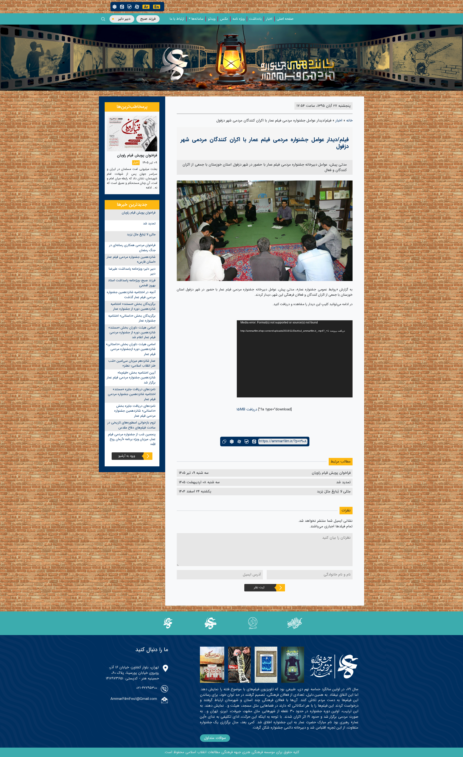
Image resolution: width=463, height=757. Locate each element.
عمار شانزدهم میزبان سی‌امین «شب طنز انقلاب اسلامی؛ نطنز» (132, 363)
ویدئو (212, 19)
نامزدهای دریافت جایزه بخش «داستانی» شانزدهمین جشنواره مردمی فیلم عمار (135, 410)
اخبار (269, 19)
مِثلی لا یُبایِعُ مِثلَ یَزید (141, 234)
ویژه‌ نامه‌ (238, 19)
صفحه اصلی (285, 19)
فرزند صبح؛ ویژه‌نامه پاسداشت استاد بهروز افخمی (132, 283)
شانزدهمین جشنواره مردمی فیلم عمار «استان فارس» (131, 259)
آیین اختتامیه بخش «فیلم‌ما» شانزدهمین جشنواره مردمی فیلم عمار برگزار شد (131, 377)
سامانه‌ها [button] (197, 19)
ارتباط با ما (177, 19)
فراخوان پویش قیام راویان (139, 212)
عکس (224, 19)
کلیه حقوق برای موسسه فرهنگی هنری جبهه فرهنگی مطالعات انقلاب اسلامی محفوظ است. (231, 752)
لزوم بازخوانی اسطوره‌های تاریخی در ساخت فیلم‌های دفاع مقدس (131, 425)
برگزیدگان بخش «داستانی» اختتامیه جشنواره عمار (132, 318)
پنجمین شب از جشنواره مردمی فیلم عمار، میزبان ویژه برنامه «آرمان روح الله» (132, 439)
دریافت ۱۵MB (247, 409)
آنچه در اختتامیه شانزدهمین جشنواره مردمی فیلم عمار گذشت (131, 295)
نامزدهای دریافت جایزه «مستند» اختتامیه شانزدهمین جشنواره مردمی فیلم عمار (132, 394)
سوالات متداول (215, 738)
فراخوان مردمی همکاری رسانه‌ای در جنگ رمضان (132, 248)
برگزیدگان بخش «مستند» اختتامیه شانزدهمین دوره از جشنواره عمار (133, 306)
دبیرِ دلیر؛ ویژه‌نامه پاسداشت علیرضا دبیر (132, 271)
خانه (349, 120)
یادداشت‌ (255, 19)
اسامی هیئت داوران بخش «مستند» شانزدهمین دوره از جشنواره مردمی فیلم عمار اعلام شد (132, 332)
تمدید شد (149, 223)
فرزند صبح (148, 19)
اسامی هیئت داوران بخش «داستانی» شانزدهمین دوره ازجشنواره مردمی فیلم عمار (131, 349)
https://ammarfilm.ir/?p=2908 (282, 441)
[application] (295, 358)
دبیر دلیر (124, 19)
